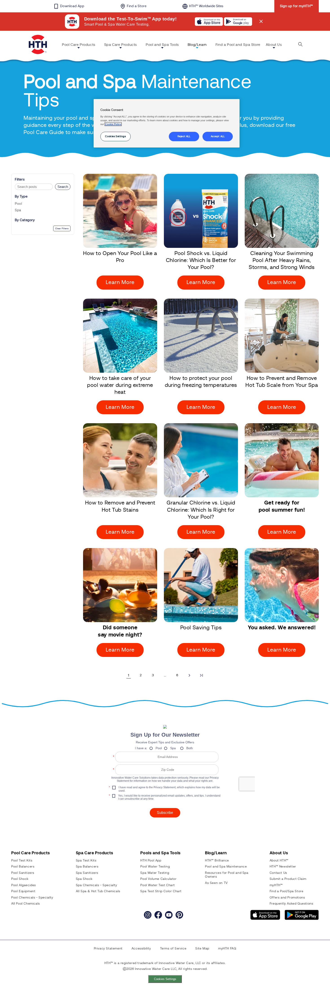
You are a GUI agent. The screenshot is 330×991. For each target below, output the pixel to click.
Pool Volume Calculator (158, 879)
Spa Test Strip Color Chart (161, 891)
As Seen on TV (216, 883)
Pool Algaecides (23, 885)
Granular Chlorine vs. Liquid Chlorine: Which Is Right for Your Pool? (201, 510)
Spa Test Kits (86, 860)
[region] (167, 123)
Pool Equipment (23, 891)
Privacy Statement (108, 948)
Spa (18, 210)
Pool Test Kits (21, 860)
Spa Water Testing (154, 872)
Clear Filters (62, 228)
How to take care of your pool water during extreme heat (120, 385)
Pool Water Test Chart (157, 885)
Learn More (120, 282)
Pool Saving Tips (201, 627)
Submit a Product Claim (288, 879)
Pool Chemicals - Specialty (32, 897)
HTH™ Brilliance (217, 860)
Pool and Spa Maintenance (226, 866)
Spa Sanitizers (87, 872)
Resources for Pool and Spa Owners (227, 875)
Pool (18, 203)
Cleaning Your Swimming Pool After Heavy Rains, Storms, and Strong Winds (282, 260)
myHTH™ (276, 885)
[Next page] (189, 675)
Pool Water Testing (155, 866)
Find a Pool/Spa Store (287, 891)
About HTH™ (279, 860)
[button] (80, 45)
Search (62, 187)
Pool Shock (20, 879)
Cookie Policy (113, 124)
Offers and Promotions (287, 897)
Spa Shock (84, 879)
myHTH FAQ (227, 948)
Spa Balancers (87, 866)
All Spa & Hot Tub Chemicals (98, 891)
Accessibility (141, 948)
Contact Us (278, 872)
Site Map (202, 948)
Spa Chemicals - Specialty (96, 885)
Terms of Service (173, 948)
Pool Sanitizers (22, 872)
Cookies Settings (165, 979)
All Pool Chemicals (25, 903)
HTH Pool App (150, 860)
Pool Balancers (22, 866)
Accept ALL (218, 136)
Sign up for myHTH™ (296, 6)
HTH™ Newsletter (283, 866)
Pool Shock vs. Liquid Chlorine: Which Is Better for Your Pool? (201, 260)
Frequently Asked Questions (291, 903)
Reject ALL (184, 136)
